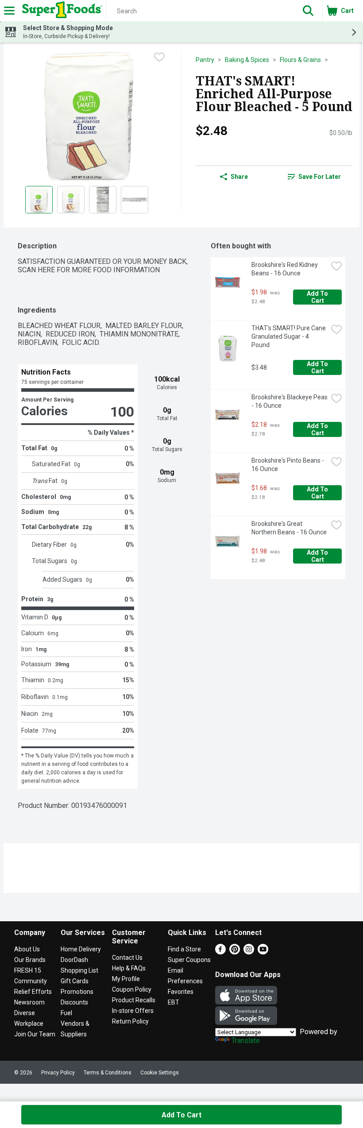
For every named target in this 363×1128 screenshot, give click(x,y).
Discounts (74, 1002)
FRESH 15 (27, 970)
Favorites (180, 991)
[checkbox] (159, 57)
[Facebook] (220, 952)
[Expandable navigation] (9, 11)
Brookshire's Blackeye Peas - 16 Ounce (289, 401)
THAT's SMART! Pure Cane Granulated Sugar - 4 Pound (289, 336)
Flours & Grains (300, 59)
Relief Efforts (33, 991)
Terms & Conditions (107, 1073)
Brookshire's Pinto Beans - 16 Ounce (288, 464)
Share (239, 176)
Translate (246, 1040)
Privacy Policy (58, 1073)
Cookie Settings (159, 1073)
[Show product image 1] (39, 199)
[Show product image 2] (71, 199)
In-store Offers (133, 1010)
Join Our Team (34, 1034)
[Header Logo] (60, 10)
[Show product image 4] (134, 199)
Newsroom (29, 1002)
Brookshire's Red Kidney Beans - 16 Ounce (285, 269)
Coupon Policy (131, 989)
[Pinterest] (234, 952)
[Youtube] (263, 952)
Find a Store (184, 949)
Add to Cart (318, 297)
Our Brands (30, 959)
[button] (308, 10)
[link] (314, 177)
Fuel (66, 1012)
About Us (27, 949)
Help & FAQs (129, 968)
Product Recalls (133, 1000)
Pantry (205, 59)
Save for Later (319, 176)
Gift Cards (75, 981)
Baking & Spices (247, 59)
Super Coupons (189, 959)
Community (30, 981)
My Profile (126, 978)
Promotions (77, 991)
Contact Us (127, 957)
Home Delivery (81, 949)
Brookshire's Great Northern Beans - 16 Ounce (289, 528)
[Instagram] (248, 952)
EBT (173, 1002)
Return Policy (130, 1021)
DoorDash (74, 959)
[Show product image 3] (102, 199)
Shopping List (79, 970)
